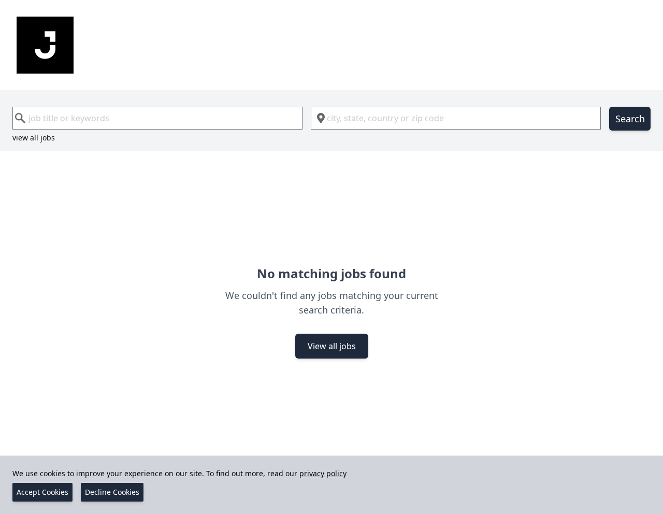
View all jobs (332, 346)
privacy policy (323, 473)
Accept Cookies (42, 492)
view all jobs (33, 137)
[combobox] (157, 118)
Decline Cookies (112, 492)
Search (630, 118)
